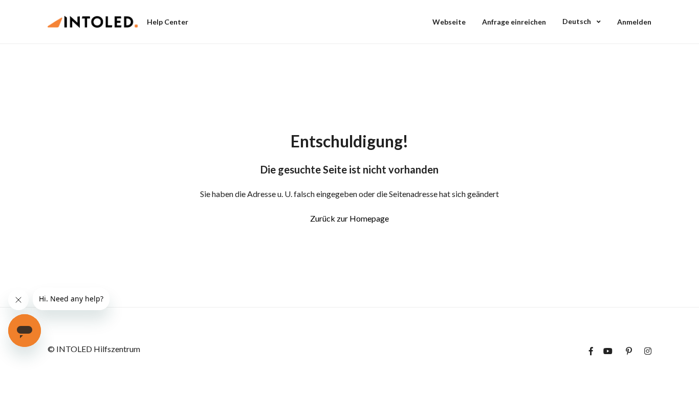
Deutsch (577, 21)
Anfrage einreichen (514, 21)
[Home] (93, 22)
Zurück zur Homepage (349, 218)
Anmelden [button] (634, 21)
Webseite (449, 21)
